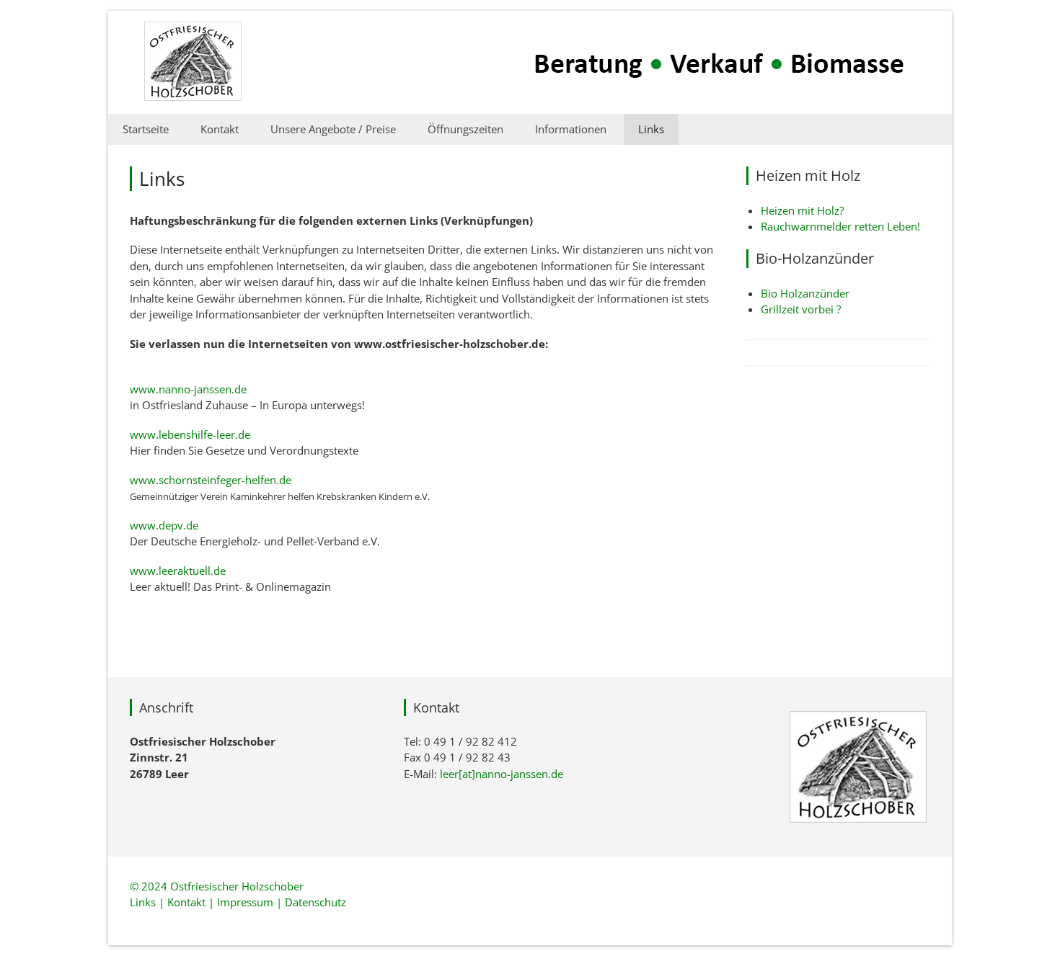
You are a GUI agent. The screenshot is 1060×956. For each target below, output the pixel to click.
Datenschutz (315, 902)
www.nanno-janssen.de (188, 389)
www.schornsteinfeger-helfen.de (210, 480)
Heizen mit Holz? (802, 210)
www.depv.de (164, 525)
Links (651, 129)
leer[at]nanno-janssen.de (501, 774)
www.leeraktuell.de (178, 570)
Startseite (146, 129)
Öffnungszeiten (465, 129)
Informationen (570, 129)
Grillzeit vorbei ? (801, 309)
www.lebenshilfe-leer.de (190, 434)
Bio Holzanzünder (805, 293)
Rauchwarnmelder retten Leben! (840, 226)
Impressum (245, 902)
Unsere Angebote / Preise (333, 129)
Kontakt (219, 129)
